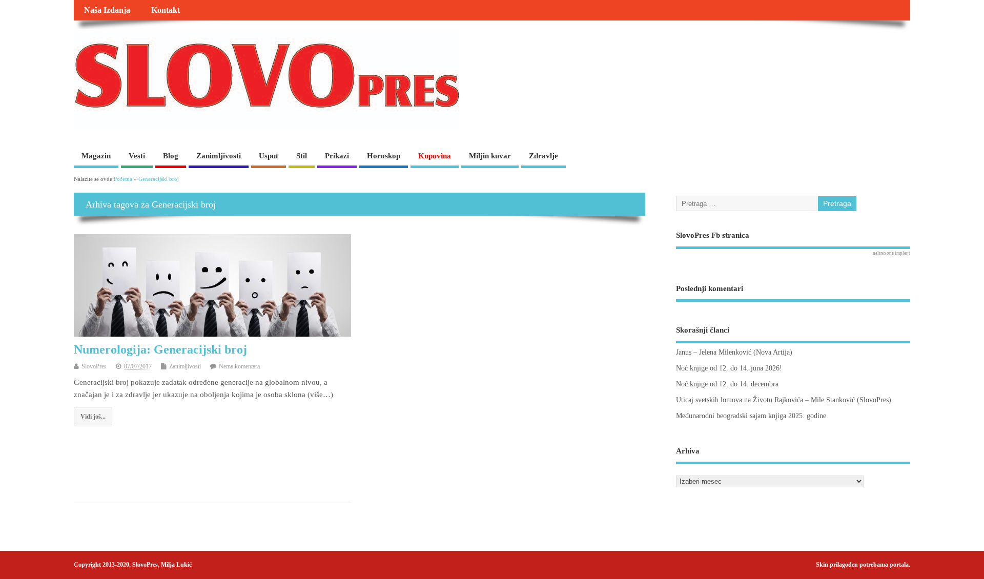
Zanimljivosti (218, 156)
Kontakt (165, 10)
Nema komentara (239, 366)
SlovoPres (94, 366)
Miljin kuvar (490, 156)
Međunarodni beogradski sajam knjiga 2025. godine (751, 416)
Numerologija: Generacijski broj (160, 349)
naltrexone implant (891, 253)
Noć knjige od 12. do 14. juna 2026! (729, 368)
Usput (268, 156)
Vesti (137, 156)
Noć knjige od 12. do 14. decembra (727, 384)
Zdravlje (543, 156)
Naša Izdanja (107, 10)
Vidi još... (93, 416)
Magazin (96, 156)
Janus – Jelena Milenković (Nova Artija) (734, 352)
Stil (301, 156)
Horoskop (383, 156)
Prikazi (337, 156)
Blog (170, 156)
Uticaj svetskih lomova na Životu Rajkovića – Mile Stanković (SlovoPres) (783, 400)
